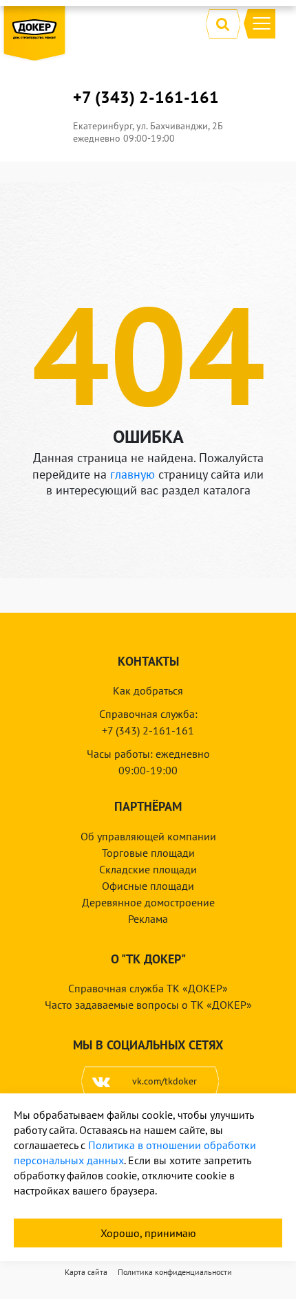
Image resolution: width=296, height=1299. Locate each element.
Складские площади (148, 869)
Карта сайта (86, 1272)
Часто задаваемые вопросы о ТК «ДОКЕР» (148, 1005)
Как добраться (148, 690)
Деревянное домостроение (148, 902)
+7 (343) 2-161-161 (146, 97)
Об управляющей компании (148, 836)
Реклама (148, 919)
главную (132, 474)
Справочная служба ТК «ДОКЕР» (148, 988)
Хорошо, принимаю (148, 1233)
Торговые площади (148, 853)
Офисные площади (148, 886)
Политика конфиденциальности (175, 1272)
